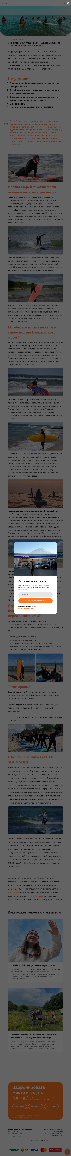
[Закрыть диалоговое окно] (68, 3)
